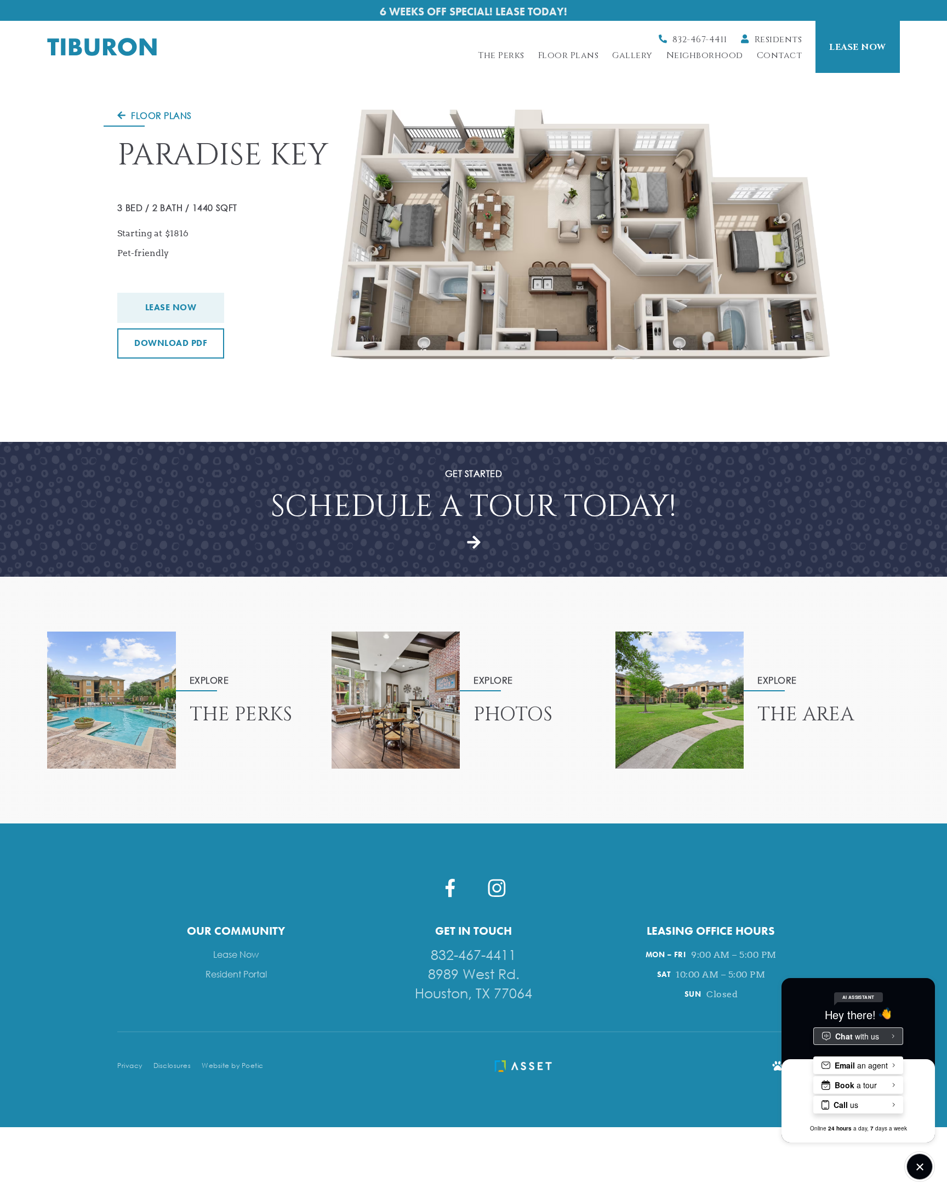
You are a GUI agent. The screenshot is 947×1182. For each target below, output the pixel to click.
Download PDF (170, 343)
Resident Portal (236, 974)
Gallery (632, 55)
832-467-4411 (473, 954)
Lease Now (171, 307)
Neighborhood (704, 55)
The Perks (501, 55)
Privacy (129, 1065)
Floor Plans (568, 55)
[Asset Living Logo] (523, 1066)
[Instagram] (497, 887)
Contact (779, 55)
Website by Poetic (233, 1065)
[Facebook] (450, 887)
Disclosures (172, 1065)
